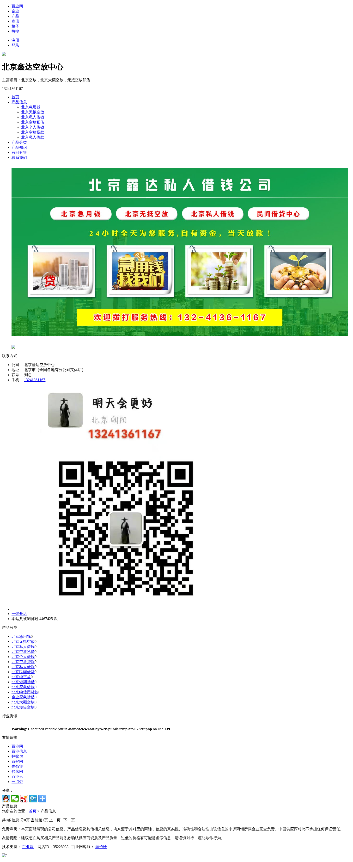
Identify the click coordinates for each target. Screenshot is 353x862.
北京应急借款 (23, 687)
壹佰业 (17, 766)
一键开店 (19, 614)
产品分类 (19, 142)
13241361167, (35, 380)
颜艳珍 (101, 847)
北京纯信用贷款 (25, 692)
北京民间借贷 (23, 672)
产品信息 (19, 102)
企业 (15, 11)
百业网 (17, 6)
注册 (15, 40)
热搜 (15, 31)
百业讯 (17, 777)
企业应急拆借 (23, 697)
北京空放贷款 (32, 132)
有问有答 (19, 152)
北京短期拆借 (23, 682)
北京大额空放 (23, 702)
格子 (15, 26)
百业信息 (19, 751)
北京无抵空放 (32, 112)
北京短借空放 (23, 707)
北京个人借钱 (32, 127)
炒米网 (17, 771)
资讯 (15, 21)
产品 (15, 16)
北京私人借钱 (32, 117)
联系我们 (19, 157)
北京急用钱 (30, 107)
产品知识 (19, 147)
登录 (15, 45)
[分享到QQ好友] (6, 798)
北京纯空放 (21, 677)
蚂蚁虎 (17, 756)
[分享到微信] (15, 798)
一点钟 (17, 782)
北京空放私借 (32, 122)
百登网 (17, 761)
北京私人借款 (32, 137)
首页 (15, 97)
